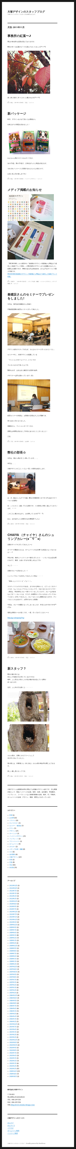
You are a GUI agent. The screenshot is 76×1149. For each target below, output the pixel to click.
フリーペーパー (14, 841)
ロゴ (10, 852)
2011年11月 (12, 1074)
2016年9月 (12, 1000)
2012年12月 (13, 1040)
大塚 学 (13, 281)
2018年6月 (13, 956)
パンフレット (13, 839)
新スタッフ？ (17, 668)
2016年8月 (12, 1003)
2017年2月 (12, 990)
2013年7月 (12, 1027)
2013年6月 (12, 1029)
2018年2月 (12, 964)
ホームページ (13, 844)
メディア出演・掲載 (33, 281)
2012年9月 (12, 1048)
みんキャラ (11, 1125)
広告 (10, 862)
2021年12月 (13, 901)
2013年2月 (12, 1034)
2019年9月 (12, 927)
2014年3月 (12, 1019)
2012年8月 (12, 1050)
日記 (26, 102)
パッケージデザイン (30, 179)
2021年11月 (13, 904)
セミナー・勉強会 (15, 826)
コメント (31, 102)
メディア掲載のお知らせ (25, 189)
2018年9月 (13, 948)
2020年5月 (13, 917)
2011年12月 (13, 1071)
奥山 (11, 102)
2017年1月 (12, 993)
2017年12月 (13, 966)
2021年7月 (12, 909)
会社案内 (12, 854)
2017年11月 (13, 969)
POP (10, 815)
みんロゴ (10, 1123)
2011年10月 (13, 1076)
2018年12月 (13, 946)
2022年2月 (13, 896)
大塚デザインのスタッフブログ (26, 11)
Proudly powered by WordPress (35, 1143)
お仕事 (27, 441)
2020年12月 (13, 912)
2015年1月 (12, 1014)
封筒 (10, 860)
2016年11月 (13, 998)
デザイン (12, 831)
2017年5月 (12, 982)
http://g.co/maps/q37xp (16, 618)
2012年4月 (12, 1061)
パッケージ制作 (13, 1133)
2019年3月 (12, 940)
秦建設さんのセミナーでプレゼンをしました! (31, 296)
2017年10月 (13, 972)
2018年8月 (13, 951)
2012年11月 (13, 1042)
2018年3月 (12, 961)
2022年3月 (13, 893)
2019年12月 (13, 925)
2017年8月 (12, 977)
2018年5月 (12, 959)
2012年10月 (13, 1045)
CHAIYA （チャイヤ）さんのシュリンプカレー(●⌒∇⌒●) (31, 536)
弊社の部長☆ (17, 452)
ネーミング (13, 833)
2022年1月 (12, 898)
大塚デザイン (13, 857)
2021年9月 (12, 906)
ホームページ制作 (13, 1131)
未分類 (11, 867)
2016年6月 (12, 1008)
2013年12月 (13, 1024)
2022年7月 (13, 891)
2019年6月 (12, 932)
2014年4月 (12, 1016)
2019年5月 (12, 935)
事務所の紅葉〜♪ (19, 35)
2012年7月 (12, 1053)
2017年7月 (12, 980)
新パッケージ (17, 113)
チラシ (11, 828)
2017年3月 (12, 987)
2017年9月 (12, 974)
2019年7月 (12, 930)
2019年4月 (12, 938)
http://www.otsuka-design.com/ (23, 1105)
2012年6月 (12, 1055)
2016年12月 (13, 995)
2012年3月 (12, 1063)
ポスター (12, 846)
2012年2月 (12, 1066)
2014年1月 (12, 1021)
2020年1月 (13, 922)
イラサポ (10, 1128)
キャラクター (13, 823)
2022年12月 (13, 885)
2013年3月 (12, 1032)
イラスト (12, 820)
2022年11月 (13, 888)
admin (12, 524)
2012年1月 (12, 1068)
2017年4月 (12, 985)
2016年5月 (12, 1011)
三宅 (11, 441)
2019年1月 (12, 943)
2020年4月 (13, 919)
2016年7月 (12, 1006)
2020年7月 (13, 914)
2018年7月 (12, 953)
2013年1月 (12, 1037)
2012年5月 (12, 1058)
